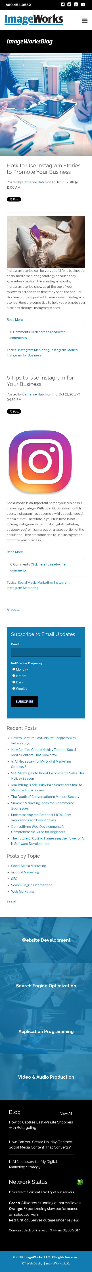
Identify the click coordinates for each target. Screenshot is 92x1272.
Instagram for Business (24, 355)
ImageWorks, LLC (57, 1263)
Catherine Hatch (34, 182)
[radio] (46, 669)
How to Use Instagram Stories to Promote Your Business (43, 168)
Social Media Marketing (35, 582)
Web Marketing (22, 891)
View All (66, 1113)
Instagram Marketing (33, 350)
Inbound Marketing (25, 872)
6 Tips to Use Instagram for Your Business (40, 380)
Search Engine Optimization (31, 885)
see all (11, 901)
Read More (15, 319)
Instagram (61, 582)
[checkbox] (46, 679)
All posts (13, 609)
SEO (14, 879)
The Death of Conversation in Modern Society (45, 796)
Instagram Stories (64, 350)
